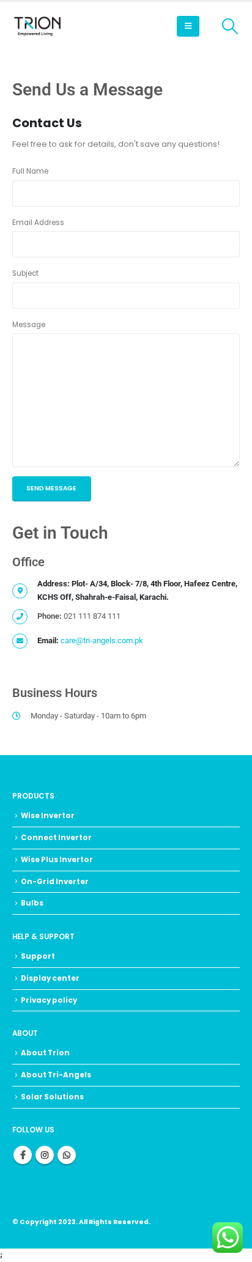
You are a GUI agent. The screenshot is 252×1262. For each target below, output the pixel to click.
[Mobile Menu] (188, 26)
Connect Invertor (56, 838)
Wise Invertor (48, 816)
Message (28, 325)
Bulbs (32, 903)
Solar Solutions (52, 1097)
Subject (25, 273)
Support (38, 956)
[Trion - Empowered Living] (37, 26)
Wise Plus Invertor (57, 860)
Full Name (30, 171)
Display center (50, 978)
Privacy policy (49, 1000)
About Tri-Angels (56, 1075)
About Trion (45, 1053)
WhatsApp (66, 1155)
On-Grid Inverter (55, 882)
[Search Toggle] (230, 26)
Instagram (44, 1155)
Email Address (38, 222)
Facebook (22, 1155)
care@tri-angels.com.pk (102, 640)
